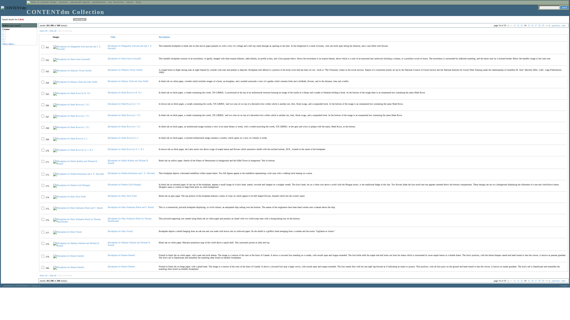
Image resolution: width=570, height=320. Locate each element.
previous (556, 25)
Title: (113, 37)
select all (43, 31)
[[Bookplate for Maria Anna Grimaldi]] (71, 59)
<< (510, 25)
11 (514, 25)
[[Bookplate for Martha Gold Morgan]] (71, 185)
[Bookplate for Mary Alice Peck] (122, 196)
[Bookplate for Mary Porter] (120, 231)
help (138, 2)
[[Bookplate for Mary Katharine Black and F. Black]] (78, 208)
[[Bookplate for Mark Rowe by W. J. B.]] (73, 150)
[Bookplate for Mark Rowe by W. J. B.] (126, 149)
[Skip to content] (38, 2)
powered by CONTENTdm (17, 285)
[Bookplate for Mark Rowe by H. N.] (124, 92)
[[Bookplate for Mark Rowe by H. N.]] (71, 93)
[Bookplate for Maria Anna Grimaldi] (124, 58)
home (53, 2)
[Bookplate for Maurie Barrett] (121, 255)
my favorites (116, 2)
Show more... (8, 44)
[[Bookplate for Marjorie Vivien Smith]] (72, 70)
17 (536, 25)
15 (529, 25)
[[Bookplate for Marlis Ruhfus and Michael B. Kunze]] (78, 163)
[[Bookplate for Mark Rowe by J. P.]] (71, 104)
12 (518, 25)
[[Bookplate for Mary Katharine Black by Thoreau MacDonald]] (78, 221)
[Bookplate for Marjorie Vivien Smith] (125, 70)
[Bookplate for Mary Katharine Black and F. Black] (131, 207)
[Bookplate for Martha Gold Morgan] (124, 184)
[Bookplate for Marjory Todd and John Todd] (128, 81)
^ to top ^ (564, 285)
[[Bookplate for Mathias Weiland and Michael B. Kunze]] (78, 245)
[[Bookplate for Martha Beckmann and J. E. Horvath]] (78, 174)
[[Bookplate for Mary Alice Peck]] (69, 196)
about (130, 2)
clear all (52, 31)
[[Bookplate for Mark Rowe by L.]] (70, 138)
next (564, 25)
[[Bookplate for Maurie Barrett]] (68, 256)
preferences (99, 2)
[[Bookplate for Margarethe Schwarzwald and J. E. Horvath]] (78, 49)
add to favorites (65, 31)
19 (543, 25)
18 (539, 25)
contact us (36, 285)
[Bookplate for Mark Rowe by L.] (123, 138)
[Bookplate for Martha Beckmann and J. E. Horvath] (131, 173)
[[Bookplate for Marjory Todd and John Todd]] (75, 82)
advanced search (80, 2)
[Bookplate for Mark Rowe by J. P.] (124, 104)
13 (522, 25)
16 (532, 25)
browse (63, 2)
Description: (164, 37)
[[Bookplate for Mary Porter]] (67, 232)
